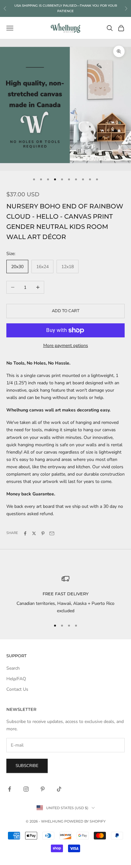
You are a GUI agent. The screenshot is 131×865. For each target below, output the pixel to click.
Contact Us (17, 689)
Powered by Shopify (85, 821)
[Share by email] (51, 533)
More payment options (65, 345)
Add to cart (65, 311)
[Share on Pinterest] (42, 533)
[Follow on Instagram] (26, 789)
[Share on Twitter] (34, 533)
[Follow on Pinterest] (42, 789)
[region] (65, 595)
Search (13, 668)
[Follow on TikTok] (59, 789)
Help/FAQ (16, 679)
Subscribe (27, 766)
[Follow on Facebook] (9, 789)
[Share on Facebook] (25, 533)
